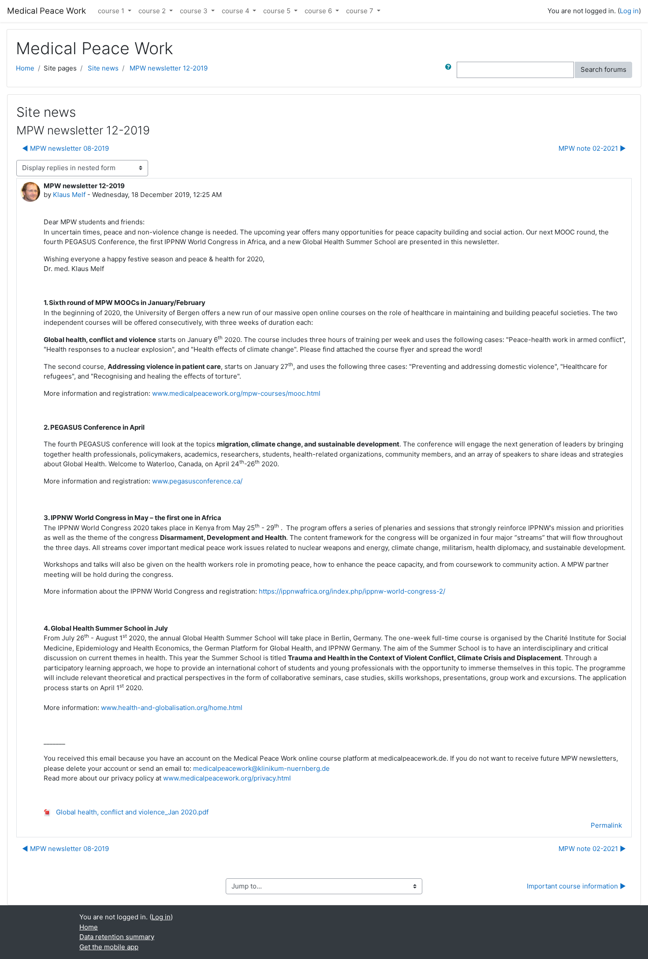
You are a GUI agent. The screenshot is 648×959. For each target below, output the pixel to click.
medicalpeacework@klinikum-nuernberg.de (261, 768)
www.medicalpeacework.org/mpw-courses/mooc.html (236, 393)
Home (25, 68)
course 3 (194, 11)
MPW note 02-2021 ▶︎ (592, 148)
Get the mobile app (108, 947)
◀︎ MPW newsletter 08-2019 (65, 148)
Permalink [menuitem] (606, 825)
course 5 (277, 11)
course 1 (112, 11)
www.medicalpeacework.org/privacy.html (227, 778)
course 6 (319, 11)
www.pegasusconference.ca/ (197, 481)
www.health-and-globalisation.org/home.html (171, 707)
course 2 (153, 11)
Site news (103, 68)
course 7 (360, 11)
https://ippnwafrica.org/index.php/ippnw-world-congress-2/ (352, 591)
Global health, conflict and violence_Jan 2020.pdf (131, 812)
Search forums (603, 69)
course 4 (236, 11)
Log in (629, 11)
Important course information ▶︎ (576, 886)
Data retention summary (116, 937)
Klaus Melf (69, 194)
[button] (450, 70)
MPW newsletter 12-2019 (169, 68)
